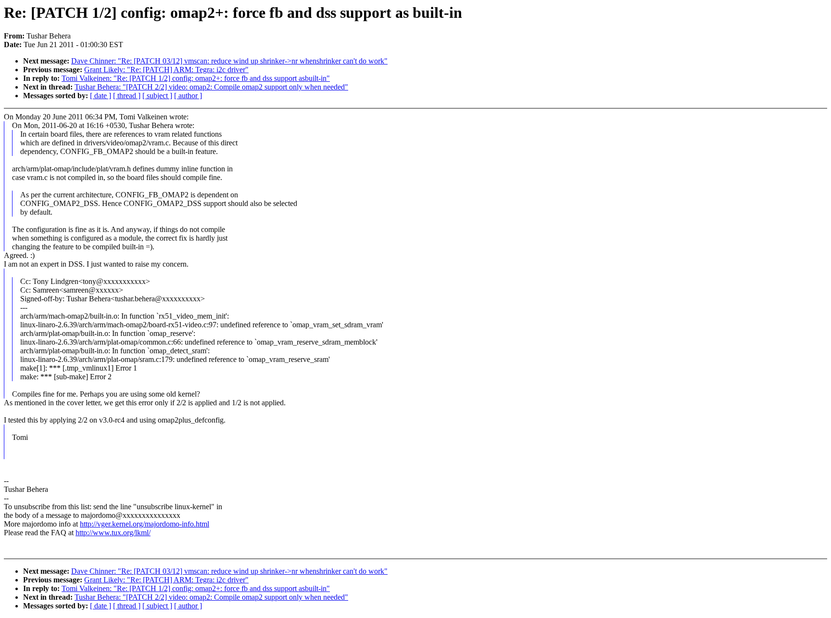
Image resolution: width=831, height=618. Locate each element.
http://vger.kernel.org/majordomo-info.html (144, 524)
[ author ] (188, 95)
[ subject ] (157, 95)
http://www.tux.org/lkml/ (113, 532)
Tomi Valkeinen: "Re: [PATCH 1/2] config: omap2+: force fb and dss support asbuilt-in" (196, 78)
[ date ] (100, 95)
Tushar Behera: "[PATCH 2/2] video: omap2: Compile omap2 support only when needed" (211, 87)
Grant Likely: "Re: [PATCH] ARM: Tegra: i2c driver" (166, 69)
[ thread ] (126, 95)
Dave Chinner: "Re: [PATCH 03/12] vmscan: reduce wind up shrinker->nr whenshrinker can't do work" (229, 61)
